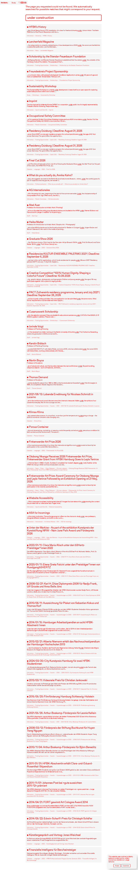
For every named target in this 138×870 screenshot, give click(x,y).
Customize (126, 865)
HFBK (4, 2)
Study (14, 3)
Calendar (23, 3)
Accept (117, 865)
